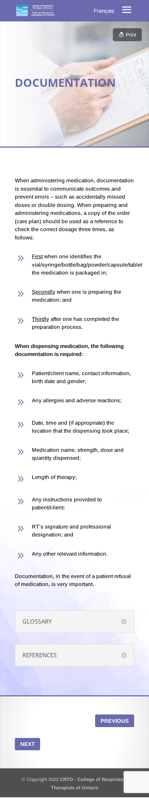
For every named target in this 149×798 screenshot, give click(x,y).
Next (27, 744)
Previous (115, 721)
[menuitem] (104, 10)
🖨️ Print (127, 35)
